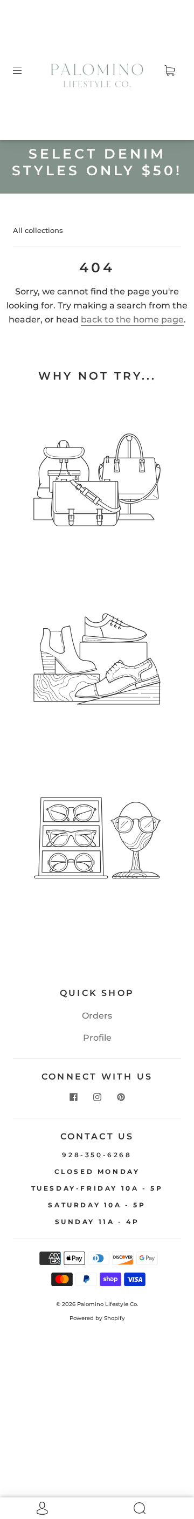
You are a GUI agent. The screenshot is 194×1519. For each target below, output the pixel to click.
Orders (97, 1016)
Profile (97, 1038)
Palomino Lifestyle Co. (107, 1304)
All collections (38, 230)
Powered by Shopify (97, 1318)
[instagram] (97, 1097)
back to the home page (132, 319)
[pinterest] (121, 1097)
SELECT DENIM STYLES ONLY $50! (97, 162)
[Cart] (169, 70)
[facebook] (73, 1097)
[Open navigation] (25, 70)
